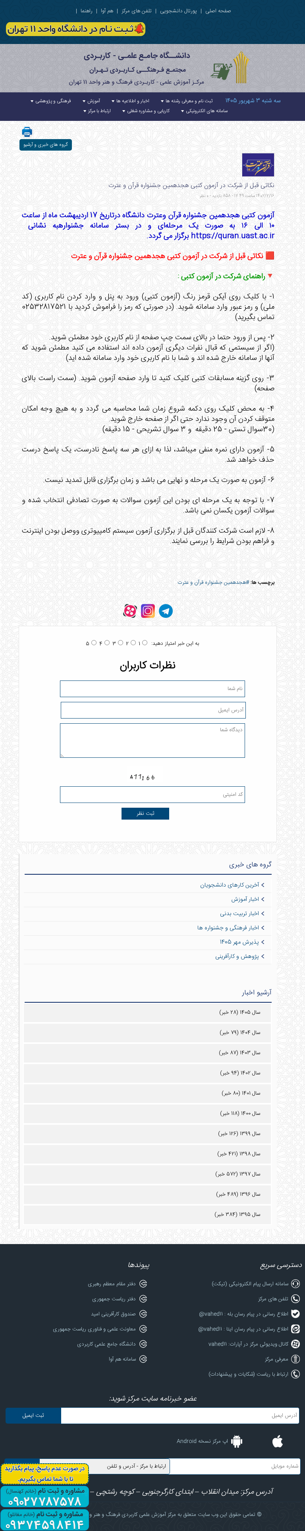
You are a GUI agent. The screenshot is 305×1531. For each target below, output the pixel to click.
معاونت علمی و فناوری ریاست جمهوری (94, 1329)
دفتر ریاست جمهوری (114, 1299)
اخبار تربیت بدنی (239, 914)
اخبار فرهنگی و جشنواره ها (228, 928)
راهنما (87, 11)
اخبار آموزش (245, 899)
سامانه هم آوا (122, 1359)
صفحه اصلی (218, 11)
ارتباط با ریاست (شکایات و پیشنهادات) (248, 1374)
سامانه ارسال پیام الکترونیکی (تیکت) (250, 1284)
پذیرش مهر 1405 (239, 942)
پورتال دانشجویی (178, 11)
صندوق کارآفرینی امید (113, 1314)
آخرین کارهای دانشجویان (229, 885)
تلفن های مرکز (137, 11)
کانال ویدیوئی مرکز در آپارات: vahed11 (248, 1344)
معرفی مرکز (276, 1359)
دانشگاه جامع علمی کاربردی (106, 1344)
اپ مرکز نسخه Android (202, 1441)
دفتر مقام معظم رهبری (112, 1284)
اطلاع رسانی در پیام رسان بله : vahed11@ (243, 1314)
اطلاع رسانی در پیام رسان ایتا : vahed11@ (243, 1329)
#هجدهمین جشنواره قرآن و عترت (213, 582)
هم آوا (107, 11)
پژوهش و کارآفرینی (237, 956)
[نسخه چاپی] (27, 136)
